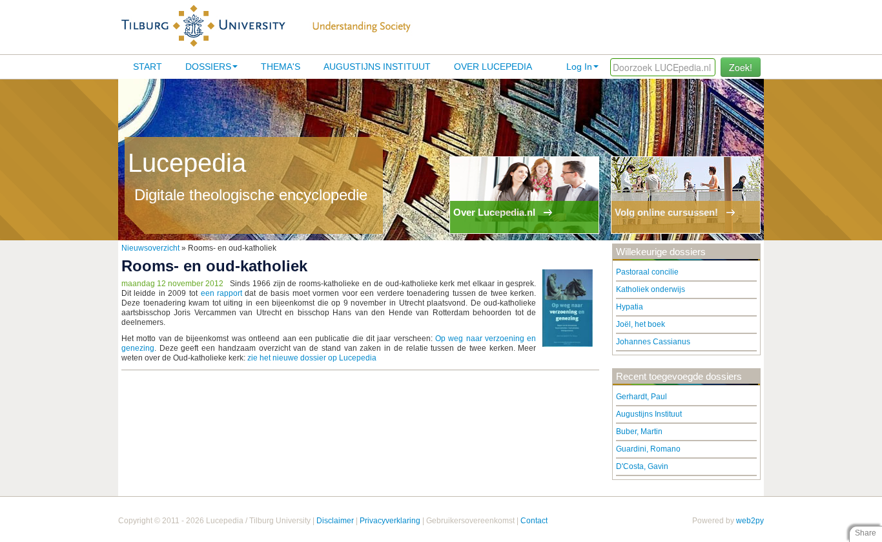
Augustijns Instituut (377, 66)
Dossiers (208, 66)
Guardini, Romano (648, 448)
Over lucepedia (493, 66)
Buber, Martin (639, 431)
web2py (750, 520)
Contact (534, 520)
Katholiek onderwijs (650, 289)
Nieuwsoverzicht (150, 248)
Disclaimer (335, 520)
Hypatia (629, 306)
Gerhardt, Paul (641, 396)
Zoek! (740, 67)
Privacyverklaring (390, 520)
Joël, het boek (640, 324)
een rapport (222, 293)
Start (147, 66)
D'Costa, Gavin (642, 466)
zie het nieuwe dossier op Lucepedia (311, 357)
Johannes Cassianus (653, 341)
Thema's (280, 66)
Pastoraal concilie (647, 271)
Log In (579, 66)
